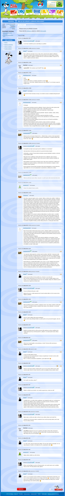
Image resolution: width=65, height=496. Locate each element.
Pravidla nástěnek (8, 48)
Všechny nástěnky (8, 46)
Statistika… (21, 489)
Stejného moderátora (8, 44)
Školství (5, 42)
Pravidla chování (34, 493)
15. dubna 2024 (9, 24)
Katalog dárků (44, 493)
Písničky (39, 493)
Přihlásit (59, 5)
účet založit (43, 31)
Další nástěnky (8, 40)
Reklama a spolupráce (53, 493)
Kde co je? (16, 493)
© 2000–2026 (9, 493)
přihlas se (29, 31)
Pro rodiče (21, 493)
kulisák (13, 28)
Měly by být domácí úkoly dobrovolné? (7, 33)
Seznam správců (27, 493)
